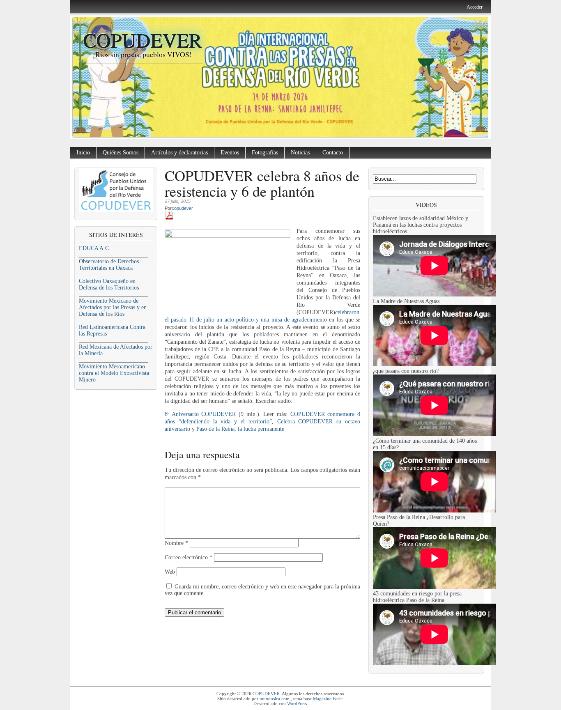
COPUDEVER (142, 39)
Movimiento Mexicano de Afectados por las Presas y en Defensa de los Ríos (113, 307)
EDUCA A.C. (94, 248)
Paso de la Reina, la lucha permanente (240, 429)
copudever (182, 208)
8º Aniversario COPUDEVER (200, 414)
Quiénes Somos (120, 152)
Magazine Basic (328, 698)
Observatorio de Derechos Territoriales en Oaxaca (109, 264)
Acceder (475, 7)
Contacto (332, 152)
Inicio (83, 152)
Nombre (176, 543)
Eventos (230, 152)
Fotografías (265, 152)
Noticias (300, 152)
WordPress (297, 703)
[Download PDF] (169, 218)
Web (170, 572)
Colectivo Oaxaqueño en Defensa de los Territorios (109, 284)
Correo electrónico (188, 557)
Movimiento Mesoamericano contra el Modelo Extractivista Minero (114, 373)
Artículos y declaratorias (179, 152)
